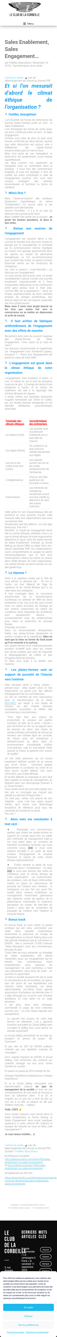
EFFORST (11, 703)
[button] (28, 24)
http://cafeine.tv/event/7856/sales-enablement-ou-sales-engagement (25, 1167)
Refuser (28, 1316)
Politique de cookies (15, 1332)
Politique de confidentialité (37, 1332)
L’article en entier (14, 77)
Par (19, 1208)
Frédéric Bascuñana (26, 1151)
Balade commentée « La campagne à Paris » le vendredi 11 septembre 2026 (28, 1259)
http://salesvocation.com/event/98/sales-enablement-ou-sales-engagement (28, 1161)
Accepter (28, 1307)
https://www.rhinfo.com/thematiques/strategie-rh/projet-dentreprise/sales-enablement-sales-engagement (31, 1180)
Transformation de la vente (32, 1205)
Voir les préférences (28, 1325)
